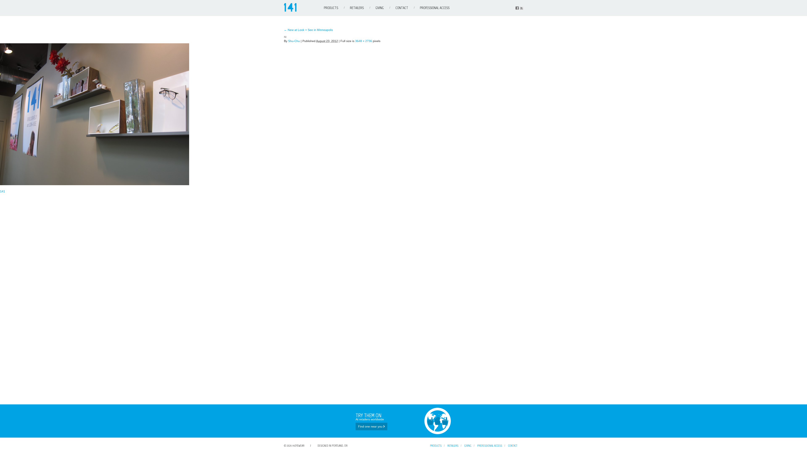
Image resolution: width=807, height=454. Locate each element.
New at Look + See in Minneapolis (308, 30)
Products (331, 7)
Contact (402, 7)
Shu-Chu (294, 41)
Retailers (357, 7)
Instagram (521, 8)
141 (2, 191)
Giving (380, 7)
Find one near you (370, 426)
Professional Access (435, 7)
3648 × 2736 (363, 41)
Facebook (517, 8)
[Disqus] (403, 246)
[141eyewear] (290, 10)
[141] (94, 184)
